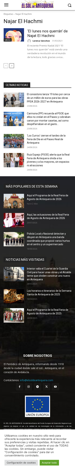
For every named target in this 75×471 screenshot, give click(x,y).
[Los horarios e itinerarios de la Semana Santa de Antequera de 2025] (14, 296)
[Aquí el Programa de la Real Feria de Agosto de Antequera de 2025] (14, 315)
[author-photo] (29, 41)
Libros (8, 40)
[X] (46, 386)
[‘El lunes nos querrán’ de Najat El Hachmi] (14, 35)
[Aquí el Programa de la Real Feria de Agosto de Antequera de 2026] (14, 201)
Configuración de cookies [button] (21, 462)
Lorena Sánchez (41, 40)
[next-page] (11, 65)
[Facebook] (19, 386)
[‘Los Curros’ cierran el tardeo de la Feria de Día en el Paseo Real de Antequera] (14, 141)
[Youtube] (55, 386)
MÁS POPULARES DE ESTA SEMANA (32, 186)
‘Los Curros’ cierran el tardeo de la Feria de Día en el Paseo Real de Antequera (46, 139)
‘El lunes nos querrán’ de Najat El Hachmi (47, 33)
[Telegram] (37, 386)
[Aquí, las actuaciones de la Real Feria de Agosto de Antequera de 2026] (14, 220)
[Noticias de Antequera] (37, 4)
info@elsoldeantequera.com (36, 380)
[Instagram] (28, 386)
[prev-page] (6, 65)
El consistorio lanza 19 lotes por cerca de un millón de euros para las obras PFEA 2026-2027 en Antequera (48, 98)
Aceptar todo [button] (49, 462)
